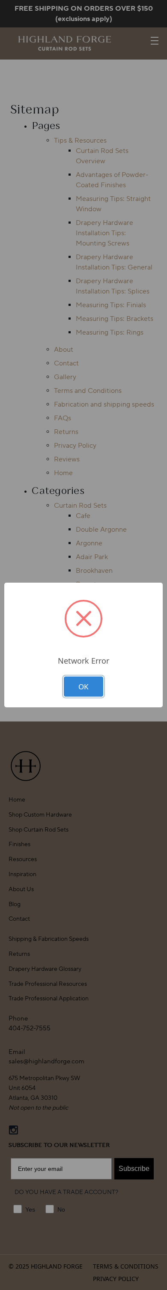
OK (83, 686)
